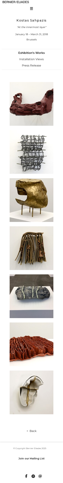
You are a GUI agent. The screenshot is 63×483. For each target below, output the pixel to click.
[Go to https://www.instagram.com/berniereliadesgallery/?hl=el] (33, 476)
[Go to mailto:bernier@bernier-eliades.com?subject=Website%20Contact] (40, 476)
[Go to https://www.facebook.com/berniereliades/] (26, 476)
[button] (31, 53)
